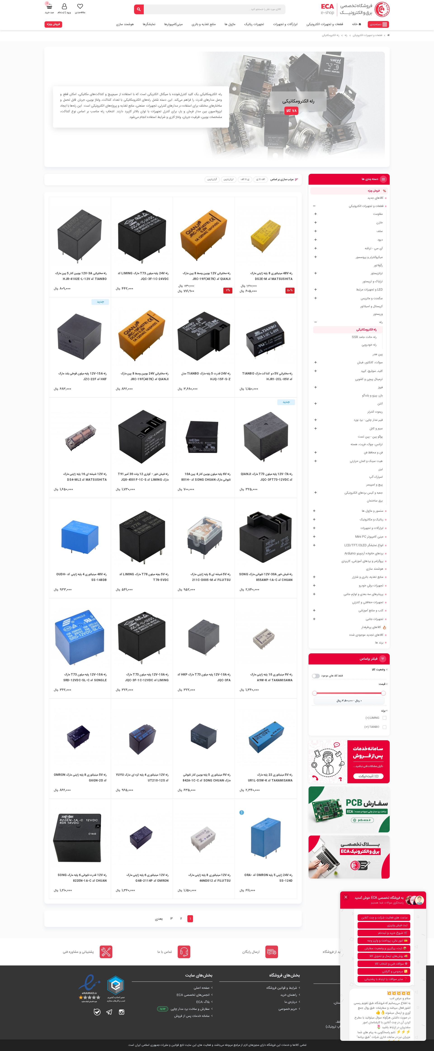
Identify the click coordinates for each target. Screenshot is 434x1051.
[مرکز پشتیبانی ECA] (349, 761)
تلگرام (109, 1012)
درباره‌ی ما (291, 1002)
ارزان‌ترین (229, 179)
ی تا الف (245, 179)
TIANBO (371, 727)
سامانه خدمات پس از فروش (192, 1016)
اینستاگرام (121, 1012)
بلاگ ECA (203, 1002)
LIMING (372, 718)
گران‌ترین (212, 179)
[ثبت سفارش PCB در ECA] (349, 809)
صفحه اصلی (202, 988)
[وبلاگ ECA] (349, 857)
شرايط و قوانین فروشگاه (282, 988)
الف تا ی (260, 179)
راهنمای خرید (288, 995)
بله (97, 1012)
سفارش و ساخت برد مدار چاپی (190, 1009)
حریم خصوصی (287, 1009)
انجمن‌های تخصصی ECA (193, 995)
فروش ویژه (53, 24)
